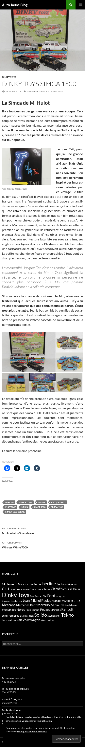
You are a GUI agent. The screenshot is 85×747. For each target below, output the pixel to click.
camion (14, 589)
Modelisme (70, 605)
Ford (51, 595)
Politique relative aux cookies (32, 731)
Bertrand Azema (66, 584)
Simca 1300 (39, 507)
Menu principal (80, 4)
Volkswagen (31, 620)
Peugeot (46, 609)
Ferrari (38, 596)
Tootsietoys (9, 620)
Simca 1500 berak (15, 512)
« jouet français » (12, 699)
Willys (51, 620)
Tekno (67, 615)
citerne (46, 589)
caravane (24, 589)
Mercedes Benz (26, 605)
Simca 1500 (57, 507)
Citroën (57, 589)
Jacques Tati (58, 502)
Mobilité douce (11, 710)
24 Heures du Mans (13, 584)
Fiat (45, 596)
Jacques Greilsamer (12, 600)
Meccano (8, 605)
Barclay (29, 584)
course (67, 589)
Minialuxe (57, 605)
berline (9, 502)
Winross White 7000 (15, 545)
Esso (32, 596)
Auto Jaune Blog (14, 5)
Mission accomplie (13, 678)
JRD (77, 600)
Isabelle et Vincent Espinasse (44, 91)
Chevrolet (35, 589)
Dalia (76, 589)
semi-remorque (11, 615)
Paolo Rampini (33, 610)
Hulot (41, 502)
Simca (24, 507)
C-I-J (5, 589)
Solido (40, 615)
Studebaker (53, 615)
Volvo (44, 620)
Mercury (43, 605)
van (19, 620)
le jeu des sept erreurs (15, 688)
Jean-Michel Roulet (37, 601)
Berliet (37, 584)
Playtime (10, 507)
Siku (24, 615)
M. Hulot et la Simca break (18, 531)
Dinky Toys (9, 76)
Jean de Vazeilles (62, 600)
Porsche (56, 609)
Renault (67, 609)
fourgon (60, 596)
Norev (21, 609)
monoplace (9, 609)
